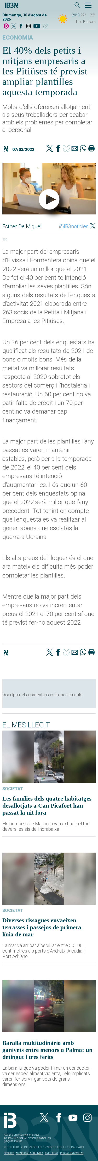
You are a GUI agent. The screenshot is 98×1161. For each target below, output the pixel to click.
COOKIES (9, 1153)
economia (17, 37)
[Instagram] (28, 26)
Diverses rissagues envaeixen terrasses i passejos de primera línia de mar (41, 927)
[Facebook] (21, 26)
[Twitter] (49, 149)
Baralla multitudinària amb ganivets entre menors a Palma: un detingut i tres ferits (47, 1049)
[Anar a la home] (6, 26)
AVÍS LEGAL (51, 1153)
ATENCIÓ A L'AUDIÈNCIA (29, 1153)
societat (12, 788)
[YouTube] (36, 26)
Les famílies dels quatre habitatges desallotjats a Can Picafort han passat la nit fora (46, 805)
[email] (74, 149)
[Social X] (13, 26)
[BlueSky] (46, 26)
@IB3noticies (74, 226)
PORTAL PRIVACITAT (71, 1153)
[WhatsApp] (83, 149)
